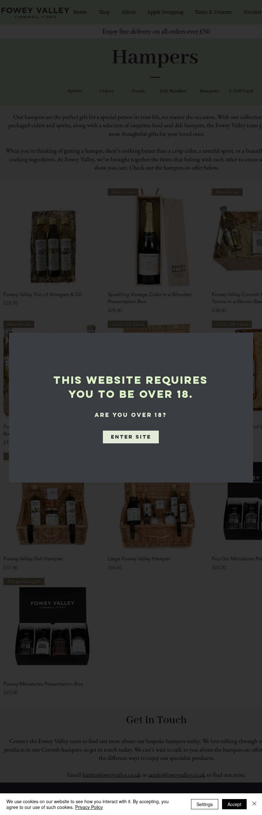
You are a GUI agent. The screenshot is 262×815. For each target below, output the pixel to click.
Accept (234, 804)
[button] (131, 437)
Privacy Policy (89, 807)
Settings (204, 804)
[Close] (254, 804)
